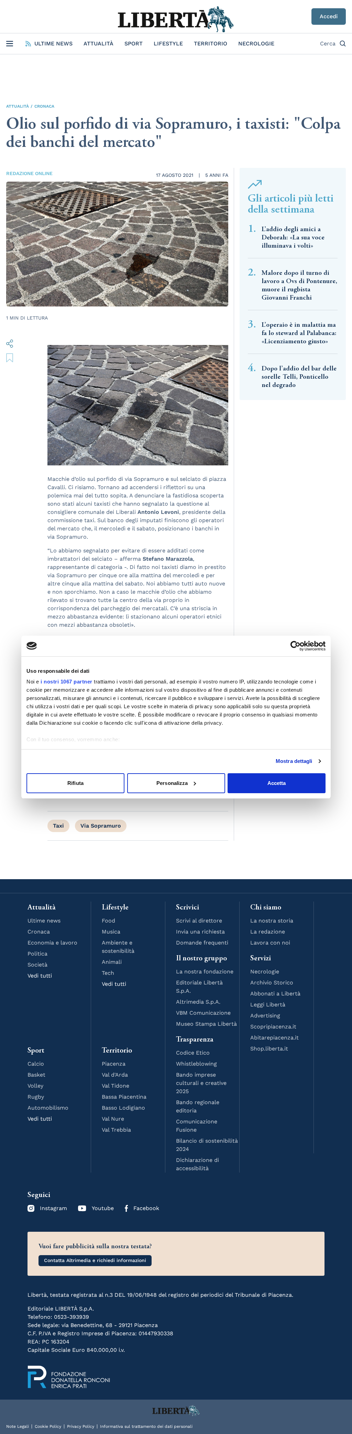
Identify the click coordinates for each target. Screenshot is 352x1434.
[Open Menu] (9, 43)
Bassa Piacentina (124, 1096)
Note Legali (17, 1426)
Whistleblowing (196, 1063)
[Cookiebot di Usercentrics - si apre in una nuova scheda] (295, 646)
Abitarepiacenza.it (274, 1037)
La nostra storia (271, 920)
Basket (36, 1074)
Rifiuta (75, 783)
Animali (112, 962)
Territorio (210, 43)
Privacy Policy (80, 1426)
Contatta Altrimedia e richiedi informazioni (95, 1260)
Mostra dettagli (294, 761)
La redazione (267, 931)
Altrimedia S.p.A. (198, 1002)
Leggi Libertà (267, 1004)
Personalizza (172, 783)
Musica (111, 931)
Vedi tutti (40, 975)
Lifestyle (168, 43)
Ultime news (44, 920)
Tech (108, 973)
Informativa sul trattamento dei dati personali (146, 1426)
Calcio (36, 1063)
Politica (37, 953)
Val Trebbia (116, 1129)
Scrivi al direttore (199, 920)
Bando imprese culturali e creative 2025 (201, 1083)
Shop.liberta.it (269, 1048)
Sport (133, 43)
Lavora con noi (270, 942)
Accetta (276, 783)
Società (37, 964)
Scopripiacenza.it (273, 1026)
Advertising (265, 1015)
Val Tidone (115, 1085)
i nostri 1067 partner (66, 681)
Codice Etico (193, 1052)
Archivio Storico (271, 982)
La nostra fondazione (204, 971)
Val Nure (113, 1118)
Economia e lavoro (52, 942)
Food (108, 920)
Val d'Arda (115, 1074)
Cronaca (44, 106)
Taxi (58, 825)
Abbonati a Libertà (275, 993)
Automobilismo (48, 1107)
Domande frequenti (202, 942)
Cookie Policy (48, 1426)
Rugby (36, 1096)
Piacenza (113, 1063)
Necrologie (256, 43)
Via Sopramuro (100, 825)
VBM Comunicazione (203, 1013)
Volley (35, 1085)
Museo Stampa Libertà (206, 1024)
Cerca (328, 43)
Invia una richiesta (200, 931)
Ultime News (53, 43)
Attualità (98, 43)
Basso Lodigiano (123, 1107)
